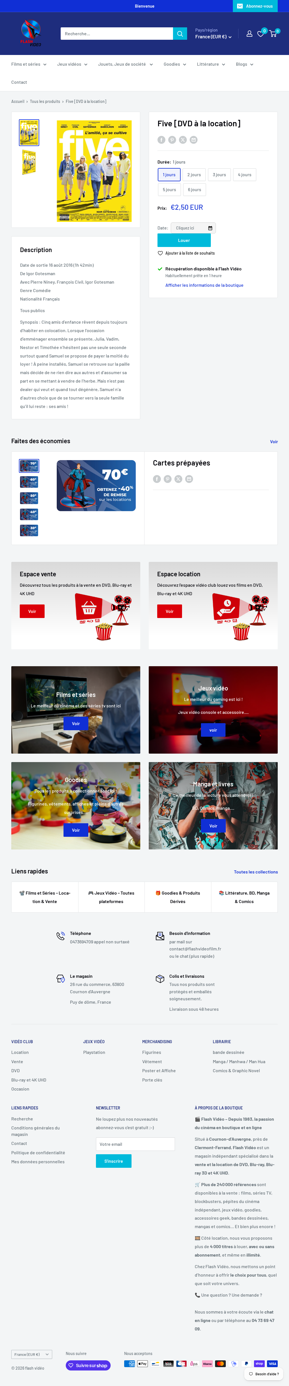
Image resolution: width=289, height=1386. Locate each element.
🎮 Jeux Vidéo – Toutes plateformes (111, 897)
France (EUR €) (27, 1354)
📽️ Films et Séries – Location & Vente (44, 897)
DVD (15, 1070)
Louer (184, 240)
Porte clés (152, 1079)
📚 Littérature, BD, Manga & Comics (244, 897)
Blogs (241, 64)
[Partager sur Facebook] (161, 139)
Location (20, 1052)
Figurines (151, 1052)
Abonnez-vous (259, 5)
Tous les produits (45, 101)
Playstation (94, 1052)
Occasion (20, 1088)
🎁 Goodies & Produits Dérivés (177, 897)
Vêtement (152, 1061)
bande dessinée (228, 1052)
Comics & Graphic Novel (236, 1070)
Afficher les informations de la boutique (204, 285)
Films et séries (25, 64)
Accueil (17, 101)
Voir (274, 441)
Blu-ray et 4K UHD (28, 1079)
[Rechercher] (180, 33)
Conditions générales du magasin (35, 1130)
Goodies (172, 64)
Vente (17, 1061)
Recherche (22, 1118)
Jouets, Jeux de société (122, 64)
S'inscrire (113, 1161)
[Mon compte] (249, 33)
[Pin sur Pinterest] (172, 139)
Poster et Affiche (159, 1070)
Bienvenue (144, 5)
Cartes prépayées (181, 462)
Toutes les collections (256, 871)
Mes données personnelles (38, 1161)
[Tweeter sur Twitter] (183, 139)
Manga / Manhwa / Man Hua (239, 1061)
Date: (163, 227)
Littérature (208, 64)
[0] (273, 33)
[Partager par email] (194, 139)
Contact (19, 82)
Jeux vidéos (69, 64)
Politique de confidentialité (38, 1152)
